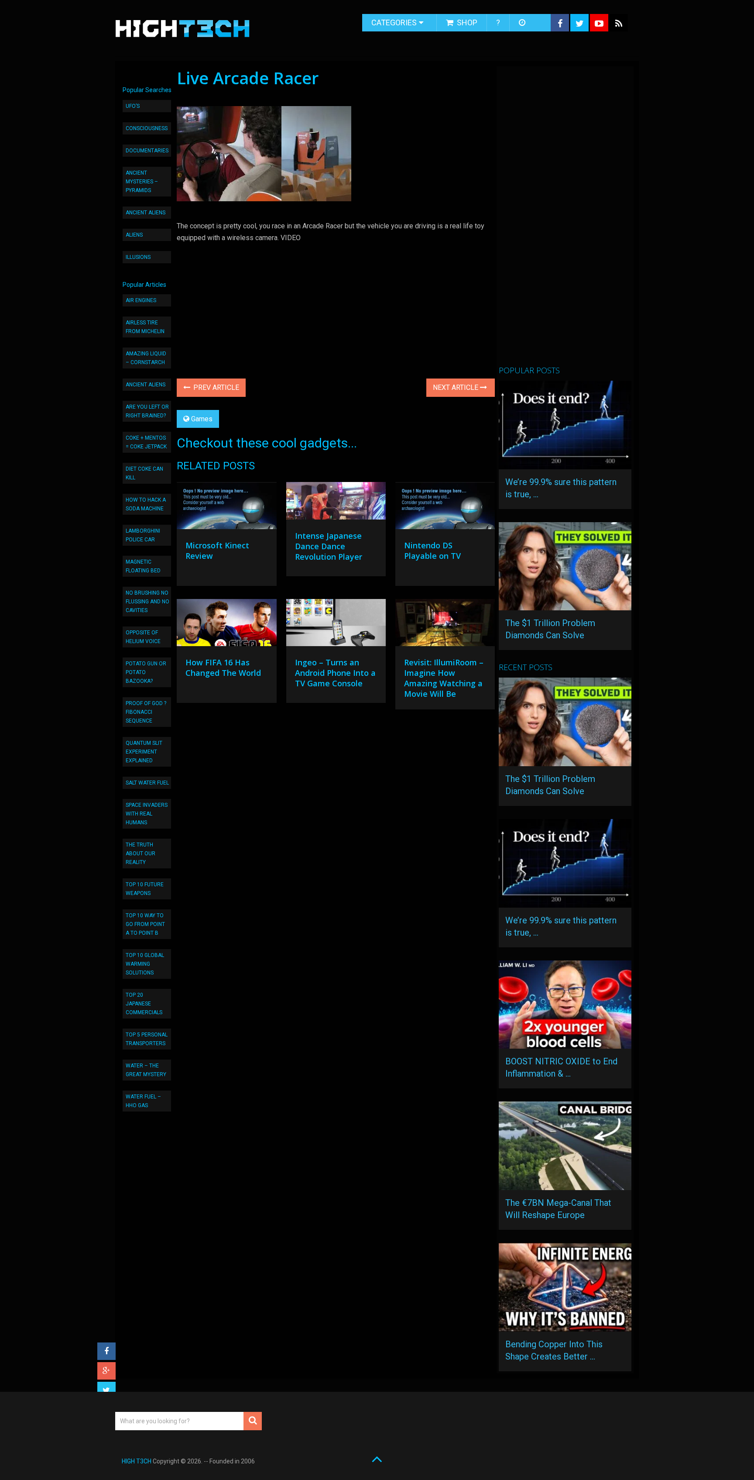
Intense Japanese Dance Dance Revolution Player (328, 546)
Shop (466, 22)
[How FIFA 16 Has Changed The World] (226, 625)
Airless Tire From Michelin (145, 327)
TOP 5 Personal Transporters (147, 1039)
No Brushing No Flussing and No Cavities (147, 601)
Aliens (134, 235)
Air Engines (141, 300)
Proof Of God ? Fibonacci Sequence (146, 712)
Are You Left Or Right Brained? (147, 411)
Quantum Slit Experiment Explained (144, 752)
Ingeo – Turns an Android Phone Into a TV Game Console (335, 672)
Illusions (138, 257)
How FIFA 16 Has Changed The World (223, 667)
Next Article (456, 387)
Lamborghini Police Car (143, 535)
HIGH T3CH (136, 1461)
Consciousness (147, 128)
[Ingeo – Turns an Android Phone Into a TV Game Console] (336, 625)
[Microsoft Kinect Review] (226, 507)
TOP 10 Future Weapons (145, 888)
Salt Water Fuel (147, 783)
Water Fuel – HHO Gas (143, 1101)
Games (201, 419)
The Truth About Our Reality (140, 853)
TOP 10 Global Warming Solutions (145, 964)
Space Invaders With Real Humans (147, 814)
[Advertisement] (564, 220)
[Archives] (523, 22)
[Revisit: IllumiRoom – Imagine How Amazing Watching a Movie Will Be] (445, 625)
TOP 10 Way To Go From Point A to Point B (145, 924)
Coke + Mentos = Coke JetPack (146, 442)
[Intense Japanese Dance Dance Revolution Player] (336, 503)
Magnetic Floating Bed (143, 566)
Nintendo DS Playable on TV (432, 550)
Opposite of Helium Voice (143, 637)
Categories (394, 22)
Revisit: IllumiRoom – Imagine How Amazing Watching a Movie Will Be (443, 678)
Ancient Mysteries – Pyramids (142, 181)
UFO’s (133, 106)
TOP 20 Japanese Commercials (144, 1003)
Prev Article (215, 387)
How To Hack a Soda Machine (146, 504)
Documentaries (147, 151)
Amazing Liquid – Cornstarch (146, 358)
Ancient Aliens (145, 213)
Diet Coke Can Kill (144, 473)
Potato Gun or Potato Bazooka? (146, 672)
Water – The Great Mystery (146, 1070)
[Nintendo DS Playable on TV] (445, 507)
